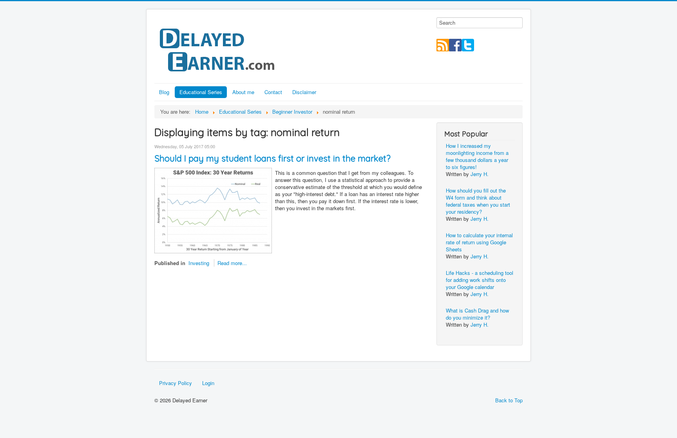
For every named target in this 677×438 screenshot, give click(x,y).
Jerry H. (480, 174)
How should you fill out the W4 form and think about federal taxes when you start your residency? (478, 201)
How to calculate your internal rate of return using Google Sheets (479, 242)
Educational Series (200, 92)
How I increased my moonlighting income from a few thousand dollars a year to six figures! (477, 156)
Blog (164, 92)
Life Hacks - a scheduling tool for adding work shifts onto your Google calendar (479, 280)
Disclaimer (304, 92)
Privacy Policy (175, 383)
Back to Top (509, 400)
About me (243, 92)
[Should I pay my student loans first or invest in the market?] (213, 209)
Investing (198, 263)
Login (208, 383)
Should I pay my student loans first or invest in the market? (272, 158)
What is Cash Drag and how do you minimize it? (477, 314)
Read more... (232, 263)
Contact (273, 92)
